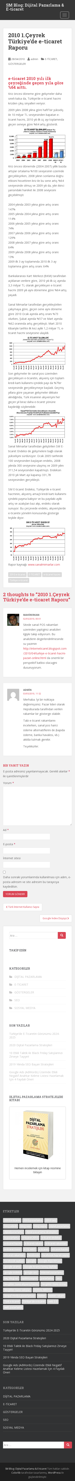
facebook (33, 1255)
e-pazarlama (11, 1237)
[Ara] (62, 935)
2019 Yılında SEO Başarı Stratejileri (31, 1064)
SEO (17, 1000)
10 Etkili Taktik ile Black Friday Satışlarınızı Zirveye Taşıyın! (36, 1054)
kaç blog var (11, 1278)
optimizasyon (29, 1278)
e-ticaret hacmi (52, 574)
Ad (6, 830)
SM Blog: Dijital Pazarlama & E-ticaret (35, 6)
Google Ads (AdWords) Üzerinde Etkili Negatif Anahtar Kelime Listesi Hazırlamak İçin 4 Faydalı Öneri (36, 1075)
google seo (31, 1272)
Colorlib (16, 1472)
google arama (12, 1266)
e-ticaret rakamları (56, 1243)
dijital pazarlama (59, 1226)
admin (34, 59)
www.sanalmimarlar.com (44, 564)
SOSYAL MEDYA (24, 1008)
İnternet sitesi (12, 858)
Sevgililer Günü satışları (17, 1290)
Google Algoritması (50, 1261)
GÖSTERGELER (17, 64)
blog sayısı (40, 1226)
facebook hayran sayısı (55, 1255)
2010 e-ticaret (17, 574)
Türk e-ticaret (11, 1301)
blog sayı (25, 1226)
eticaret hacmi (60, 1249)
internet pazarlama (52, 1272)
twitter (41, 1295)
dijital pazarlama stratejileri (41, 1232)
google (31, 1261)
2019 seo (51, 1220)
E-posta (9, 844)
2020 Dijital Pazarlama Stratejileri (30, 1045)
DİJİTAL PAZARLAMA (28, 977)
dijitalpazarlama (13, 1232)
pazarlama (47, 1278)
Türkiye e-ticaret (19, 580)
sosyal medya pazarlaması (19, 1295)
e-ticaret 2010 (30, 1237)
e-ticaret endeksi (51, 1237)
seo (59, 1278)
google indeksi (12, 1272)
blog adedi (10, 1226)
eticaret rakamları (14, 1255)
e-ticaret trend (12, 1249)
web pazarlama (13, 1307)
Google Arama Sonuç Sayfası (40, 1266)
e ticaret (43, 1249)
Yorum (8, 783)
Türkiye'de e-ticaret (34, 1301)
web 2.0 (52, 1301)
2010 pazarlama (33, 1220)
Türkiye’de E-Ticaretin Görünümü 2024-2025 (34, 1035)
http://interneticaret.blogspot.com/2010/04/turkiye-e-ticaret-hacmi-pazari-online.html (45, 653)
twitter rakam (56, 1295)
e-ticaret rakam (33, 1243)
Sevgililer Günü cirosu (54, 1284)
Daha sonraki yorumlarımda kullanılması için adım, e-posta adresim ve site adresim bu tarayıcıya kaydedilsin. (37, 882)
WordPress (54, 1472)
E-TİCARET (51, 59)
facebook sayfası (14, 1261)
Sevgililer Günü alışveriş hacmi (21, 1284)
